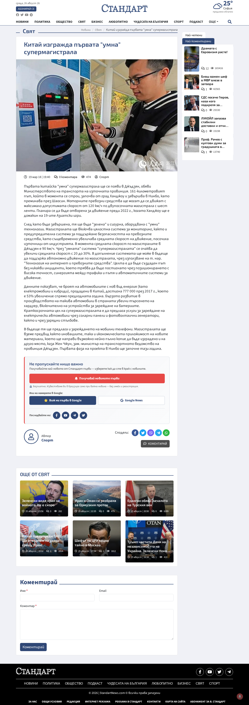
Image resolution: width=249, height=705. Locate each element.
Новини (86, 30)
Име (24, 590)
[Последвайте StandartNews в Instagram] (22, 15)
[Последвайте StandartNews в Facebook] (17, 15)
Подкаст (95, 683)
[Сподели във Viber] (150, 432)
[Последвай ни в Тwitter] (219, 672)
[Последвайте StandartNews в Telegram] (31, 15)
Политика (51, 683)
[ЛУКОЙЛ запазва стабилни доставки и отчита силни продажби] (191, 123)
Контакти (153, 702)
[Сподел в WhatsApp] (166, 432)
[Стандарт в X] (83, 415)
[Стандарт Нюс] (35, 674)
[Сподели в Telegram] (158, 432)
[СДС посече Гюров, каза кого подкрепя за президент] (191, 102)
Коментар (28, 606)
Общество (74, 683)
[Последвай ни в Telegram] (229, 672)
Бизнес (184, 683)
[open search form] (229, 21)
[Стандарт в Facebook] (56, 415)
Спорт (104, 177)
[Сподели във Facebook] (135, 432)
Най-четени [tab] (193, 35)
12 (207, 68)
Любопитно (162, 683)
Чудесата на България (127, 683)
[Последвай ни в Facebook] (200, 672)
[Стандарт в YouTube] (65, 415)
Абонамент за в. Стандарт (207, 702)
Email (102, 590)
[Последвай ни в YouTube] (210, 672)
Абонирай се (26, 9)
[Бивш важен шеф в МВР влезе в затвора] (191, 82)
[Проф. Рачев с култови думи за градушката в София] (191, 144)
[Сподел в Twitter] (142, 432)
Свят (98, 30)
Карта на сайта (175, 702)
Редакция (73, 702)
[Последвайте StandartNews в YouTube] (26, 15)
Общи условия (52, 702)
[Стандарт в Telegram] (74, 415)
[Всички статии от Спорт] (31, 436)
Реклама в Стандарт (128, 702)
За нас (32, 702)
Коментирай (157, 444)
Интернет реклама (97, 702)
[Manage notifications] (240, 696)
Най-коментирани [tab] (198, 41)
